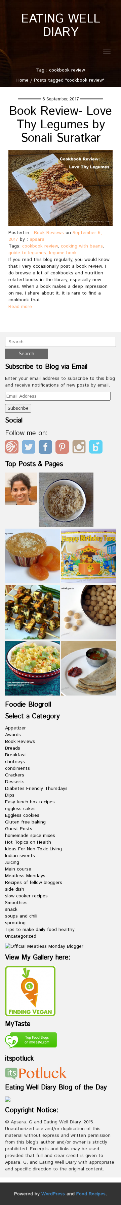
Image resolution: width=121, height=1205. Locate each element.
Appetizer (15, 728)
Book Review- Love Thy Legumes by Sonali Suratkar (60, 125)
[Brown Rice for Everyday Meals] (66, 500)
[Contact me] (21, 489)
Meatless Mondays (25, 876)
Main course (18, 869)
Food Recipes (91, 1194)
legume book (63, 253)
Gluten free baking (25, 822)
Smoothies (16, 902)
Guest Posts (18, 828)
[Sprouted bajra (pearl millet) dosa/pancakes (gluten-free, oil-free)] (88, 668)
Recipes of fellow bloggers (33, 882)
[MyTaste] (31, 1041)
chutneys (15, 761)
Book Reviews (49, 232)
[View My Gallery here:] (30, 991)
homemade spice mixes (30, 835)
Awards (13, 734)
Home (22, 80)
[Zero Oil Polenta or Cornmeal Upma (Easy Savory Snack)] (32, 668)
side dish (14, 889)
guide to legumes (27, 253)
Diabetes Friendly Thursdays (36, 788)
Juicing (12, 862)
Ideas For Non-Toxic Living (33, 849)
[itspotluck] (36, 1073)
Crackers (14, 775)
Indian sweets (20, 855)
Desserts (15, 781)
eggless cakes (20, 808)
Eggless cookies (22, 815)
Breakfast (15, 755)
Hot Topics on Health (28, 842)
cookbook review (40, 246)
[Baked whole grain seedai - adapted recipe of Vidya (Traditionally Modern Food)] (88, 612)
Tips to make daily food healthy (40, 929)
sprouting (15, 923)
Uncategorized (20, 936)
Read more (20, 306)
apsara (37, 239)
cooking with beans (82, 246)
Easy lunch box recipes (30, 802)
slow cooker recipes (26, 896)
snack (11, 909)
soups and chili (21, 916)
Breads (12, 748)
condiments (17, 768)
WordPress (53, 1194)
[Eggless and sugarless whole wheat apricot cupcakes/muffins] (32, 556)
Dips (9, 795)
